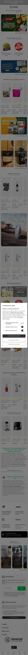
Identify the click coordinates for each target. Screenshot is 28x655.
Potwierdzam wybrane (14, 340)
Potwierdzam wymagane (14, 344)
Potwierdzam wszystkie (14, 336)
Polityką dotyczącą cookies (16, 312)
